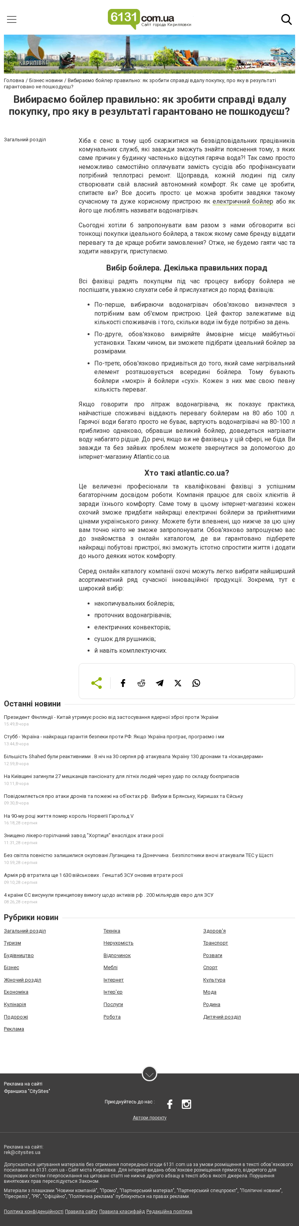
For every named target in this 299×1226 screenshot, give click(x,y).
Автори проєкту (150, 1118)
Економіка (16, 992)
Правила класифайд (122, 1211)
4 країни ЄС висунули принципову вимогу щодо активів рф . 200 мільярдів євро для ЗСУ (108, 895)
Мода (209, 992)
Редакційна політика (169, 1211)
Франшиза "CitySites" (27, 1091)
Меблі (111, 967)
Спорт (210, 967)
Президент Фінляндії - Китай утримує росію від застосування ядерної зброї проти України (111, 717)
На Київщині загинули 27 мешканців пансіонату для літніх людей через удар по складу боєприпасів (121, 776)
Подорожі (16, 1017)
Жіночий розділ (22, 980)
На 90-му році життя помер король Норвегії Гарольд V (69, 816)
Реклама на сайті (23, 1084)
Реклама (14, 1029)
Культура (214, 980)
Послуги (113, 1004)
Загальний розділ (25, 931)
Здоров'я (214, 931)
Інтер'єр (113, 992)
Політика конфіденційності (33, 1211)
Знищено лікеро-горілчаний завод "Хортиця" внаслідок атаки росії (84, 835)
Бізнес (11, 967)
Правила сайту (81, 1211)
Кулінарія (15, 1004)
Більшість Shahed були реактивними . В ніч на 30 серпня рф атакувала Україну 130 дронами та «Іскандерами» (133, 756)
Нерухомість (119, 943)
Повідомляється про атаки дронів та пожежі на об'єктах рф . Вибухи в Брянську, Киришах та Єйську (123, 796)
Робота (112, 1017)
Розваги (212, 955)
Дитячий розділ (222, 1017)
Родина (211, 1004)
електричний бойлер (243, 201)
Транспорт (215, 943)
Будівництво (19, 955)
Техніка (112, 931)
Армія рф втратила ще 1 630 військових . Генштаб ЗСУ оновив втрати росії (93, 875)
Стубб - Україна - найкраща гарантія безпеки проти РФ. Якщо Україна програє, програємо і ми (114, 736)
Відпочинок (117, 955)
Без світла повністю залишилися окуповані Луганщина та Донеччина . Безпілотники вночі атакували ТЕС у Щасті (138, 855)
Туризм (12, 943)
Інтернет (114, 980)
